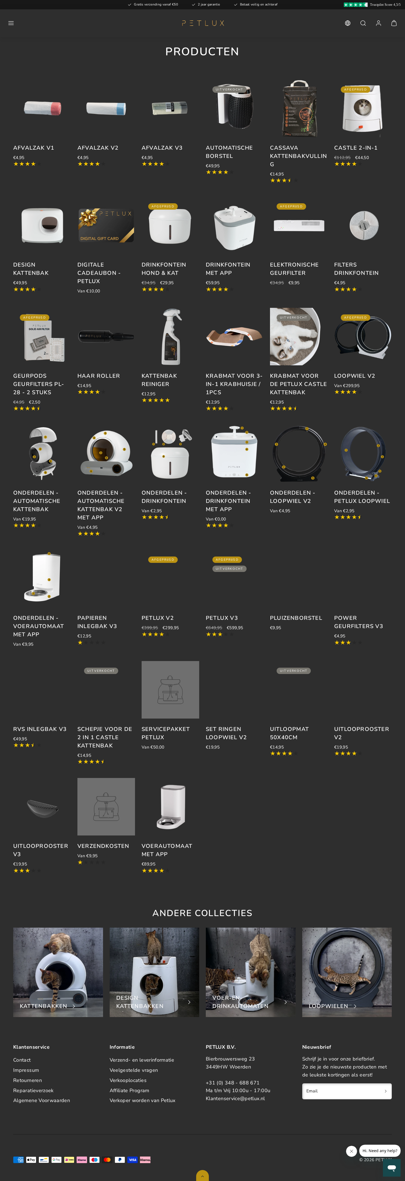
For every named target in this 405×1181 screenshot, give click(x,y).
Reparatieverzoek (33, 1090)
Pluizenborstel (296, 618)
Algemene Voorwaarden (41, 1100)
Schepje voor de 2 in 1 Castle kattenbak (104, 737)
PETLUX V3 (222, 618)
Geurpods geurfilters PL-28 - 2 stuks (38, 384)
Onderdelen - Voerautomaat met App (38, 626)
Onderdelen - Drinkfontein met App (228, 501)
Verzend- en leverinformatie (142, 1060)
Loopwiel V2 (354, 376)
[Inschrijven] (386, 1091)
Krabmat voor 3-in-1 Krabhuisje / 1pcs (234, 384)
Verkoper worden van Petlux (142, 1100)
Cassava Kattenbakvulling (298, 156)
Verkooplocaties (128, 1080)
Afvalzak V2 (97, 148)
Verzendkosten (103, 846)
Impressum (26, 1070)
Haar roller (98, 376)
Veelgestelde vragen (134, 1070)
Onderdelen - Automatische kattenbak (36, 501)
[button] (11, 23)
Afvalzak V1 (33, 148)
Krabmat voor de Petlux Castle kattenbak (298, 384)
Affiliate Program (129, 1090)
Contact (22, 1060)
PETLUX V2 (158, 618)
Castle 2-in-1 (356, 148)
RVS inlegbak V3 (40, 729)
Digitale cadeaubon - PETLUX (99, 273)
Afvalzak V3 (162, 148)
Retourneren (27, 1080)
